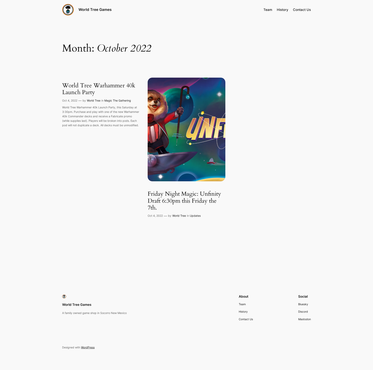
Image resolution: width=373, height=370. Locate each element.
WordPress (88, 347)
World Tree (93, 100)
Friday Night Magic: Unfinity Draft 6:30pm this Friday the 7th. (184, 201)
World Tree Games (95, 9)
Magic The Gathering (117, 100)
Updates (195, 215)
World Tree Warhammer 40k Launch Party (98, 89)
